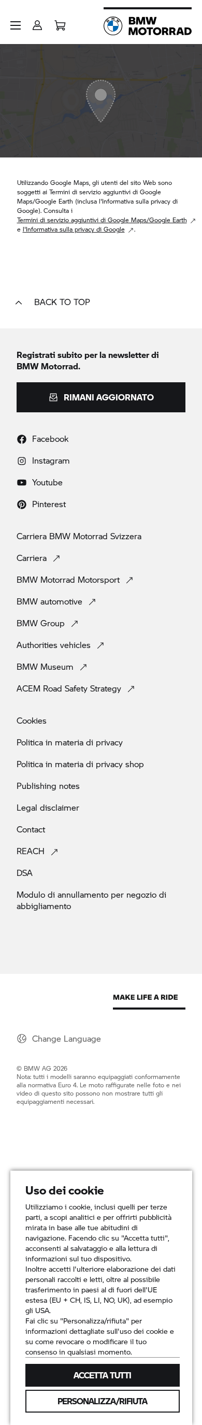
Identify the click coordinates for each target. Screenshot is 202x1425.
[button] (15, 25)
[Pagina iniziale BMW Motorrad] (148, 26)
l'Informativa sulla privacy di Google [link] (74, 229)
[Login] (37, 22)
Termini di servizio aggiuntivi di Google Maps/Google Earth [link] (102, 219)
